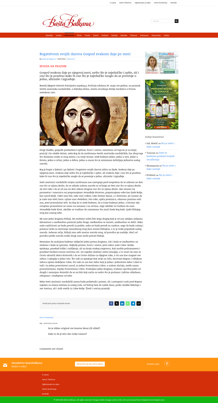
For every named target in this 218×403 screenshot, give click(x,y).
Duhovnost (71, 59)
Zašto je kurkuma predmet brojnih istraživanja (161, 156)
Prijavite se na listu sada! (90, 364)
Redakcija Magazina (49, 59)
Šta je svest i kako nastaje (159, 176)
